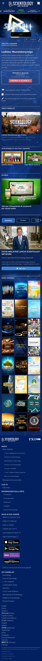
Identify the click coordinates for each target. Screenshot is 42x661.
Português (5, 635)
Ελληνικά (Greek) (8, 613)
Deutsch (5, 611)
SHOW (4, 446)
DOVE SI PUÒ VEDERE (10, 514)
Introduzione (7, 494)
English (4, 606)
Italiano (4, 625)
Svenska (5, 640)
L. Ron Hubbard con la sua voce (14, 453)
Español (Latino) (7, 616)
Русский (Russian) (8, 637)
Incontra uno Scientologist (12, 465)
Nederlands (6, 630)
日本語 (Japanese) (8, 628)
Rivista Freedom (8, 601)
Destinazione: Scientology (12, 461)
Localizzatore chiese (10, 585)
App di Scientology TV (10, 537)
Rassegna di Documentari (12, 480)
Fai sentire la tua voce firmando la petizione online (19, 99)
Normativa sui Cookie (7, 654)
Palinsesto (6, 488)
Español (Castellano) (9, 618)
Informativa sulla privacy (8, 656)
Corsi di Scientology (10, 578)
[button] (1, 220)
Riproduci (22, 268)
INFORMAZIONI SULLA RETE (13, 491)
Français (5, 645)
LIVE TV (5, 485)
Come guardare (8, 498)
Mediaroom (7, 502)
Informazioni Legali (7, 658)
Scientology (7, 575)
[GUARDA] (34, 309)
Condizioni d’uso (6, 651)
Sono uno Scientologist (11, 476)
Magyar (4, 623)
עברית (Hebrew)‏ (7, 620)
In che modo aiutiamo (10, 591)
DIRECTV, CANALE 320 (11, 517)
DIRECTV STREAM (9, 521)
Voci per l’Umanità (10, 468)
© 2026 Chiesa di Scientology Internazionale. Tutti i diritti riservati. (20, 649)
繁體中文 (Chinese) (8, 642)
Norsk (4, 633)
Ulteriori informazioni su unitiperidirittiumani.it (20, 94)
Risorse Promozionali (10, 510)
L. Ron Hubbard (8, 582)
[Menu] (3, 3)
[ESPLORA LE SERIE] (8, 290)
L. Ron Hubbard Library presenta (14, 472)
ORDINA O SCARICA (20, 80)
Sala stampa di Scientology (12, 595)
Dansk (4, 608)
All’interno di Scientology (12, 457)
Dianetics (6, 588)
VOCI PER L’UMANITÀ (9, 44)
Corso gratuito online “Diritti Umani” (18, 90)
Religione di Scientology (11, 598)
